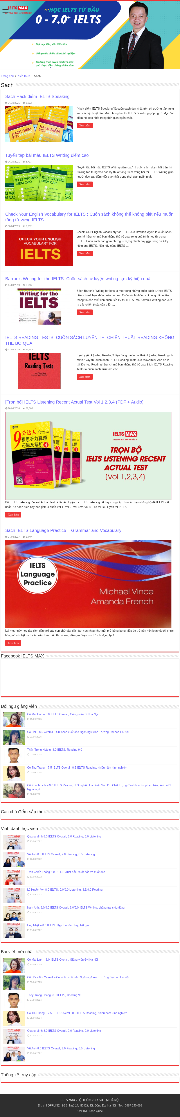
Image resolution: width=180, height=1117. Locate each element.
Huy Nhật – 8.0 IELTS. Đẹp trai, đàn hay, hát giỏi (58, 925)
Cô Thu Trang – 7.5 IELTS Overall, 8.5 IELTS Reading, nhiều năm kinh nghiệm (77, 767)
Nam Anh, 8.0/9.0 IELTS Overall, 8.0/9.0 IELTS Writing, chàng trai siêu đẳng (75, 907)
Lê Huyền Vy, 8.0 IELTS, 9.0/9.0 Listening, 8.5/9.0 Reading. (65, 889)
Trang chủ (7, 76)
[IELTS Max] (90, 35)
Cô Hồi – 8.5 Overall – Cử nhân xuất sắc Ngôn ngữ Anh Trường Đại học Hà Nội (78, 732)
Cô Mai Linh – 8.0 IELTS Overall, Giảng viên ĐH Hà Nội (62, 714)
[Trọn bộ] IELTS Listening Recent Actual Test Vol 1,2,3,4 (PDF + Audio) (74, 402)
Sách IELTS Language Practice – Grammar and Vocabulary (63, 530)
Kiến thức (24, 76)
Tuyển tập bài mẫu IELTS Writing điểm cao (47, 155)
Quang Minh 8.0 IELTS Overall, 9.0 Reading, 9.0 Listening (64, 836)
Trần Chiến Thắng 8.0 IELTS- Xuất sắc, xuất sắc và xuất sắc (66, 872)
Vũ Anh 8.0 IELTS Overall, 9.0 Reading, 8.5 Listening (61, 854)
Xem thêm (84, 125)
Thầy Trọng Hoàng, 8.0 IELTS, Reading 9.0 (54, 749)
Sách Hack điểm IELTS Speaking (37, 96)
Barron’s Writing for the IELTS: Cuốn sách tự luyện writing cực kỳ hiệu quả (77, 278)
